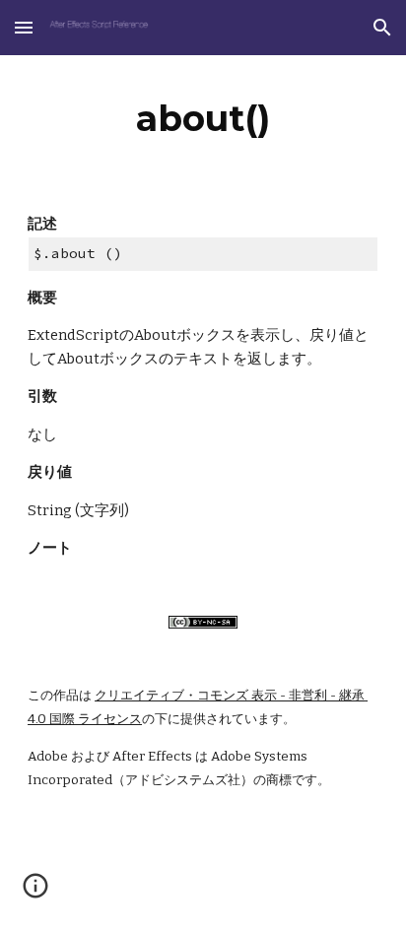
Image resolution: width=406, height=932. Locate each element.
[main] (203, 118)
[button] (23, 27)
